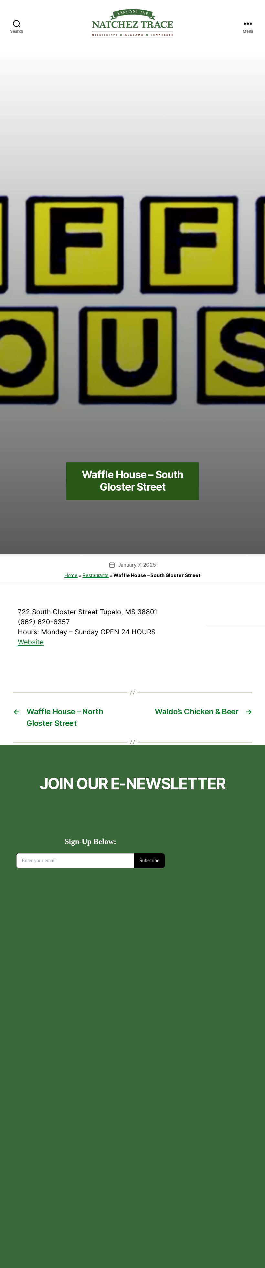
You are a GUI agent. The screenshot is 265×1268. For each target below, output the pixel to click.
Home (71, 575)
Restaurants (95, 575)
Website (31, 642)
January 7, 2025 (137, 565)
